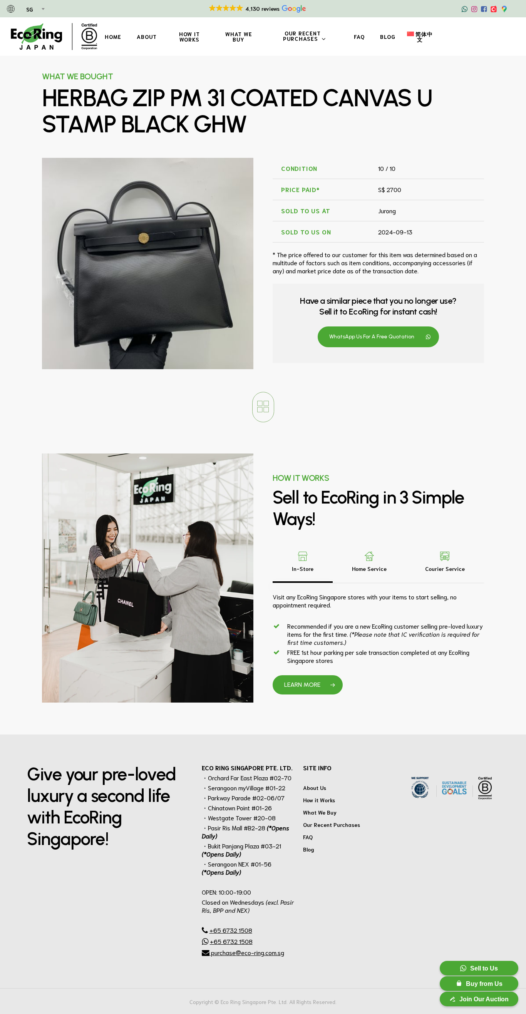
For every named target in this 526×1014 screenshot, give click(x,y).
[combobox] (34, 10)
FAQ (308, 836)
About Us (314, 787)
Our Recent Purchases (331, 824)
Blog (308, 849)
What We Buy (320, 812)
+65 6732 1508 (230, 930)
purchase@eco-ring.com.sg (246, 952)
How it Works (319, 799)
